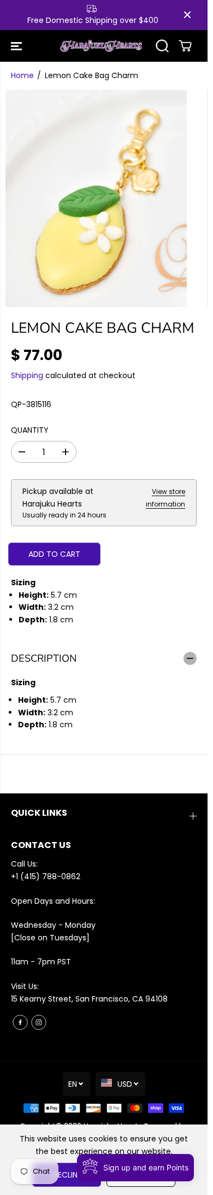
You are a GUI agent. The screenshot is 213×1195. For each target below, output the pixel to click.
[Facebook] (20, 1022)
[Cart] (185, 45)
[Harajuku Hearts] (101, 46)
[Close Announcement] (187, 14)
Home (22, 75)
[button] (17, 46)
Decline (66, 1174)
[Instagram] (38, 1022)
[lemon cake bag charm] (96, 199)
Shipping (27, 375)
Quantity (30, 430)
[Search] (162, 45)
